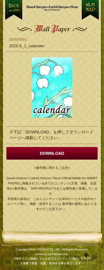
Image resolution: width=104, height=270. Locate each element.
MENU (90, 10)
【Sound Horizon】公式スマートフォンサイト (52, 8)
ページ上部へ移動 (86, 257)
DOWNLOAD (52, 153)
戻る (13, 10)
